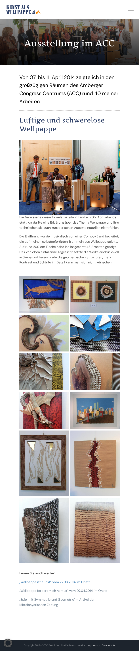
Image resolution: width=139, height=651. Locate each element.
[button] (8, 643)
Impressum (94, 645)
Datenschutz (108, 645)
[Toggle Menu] (131, 10)
